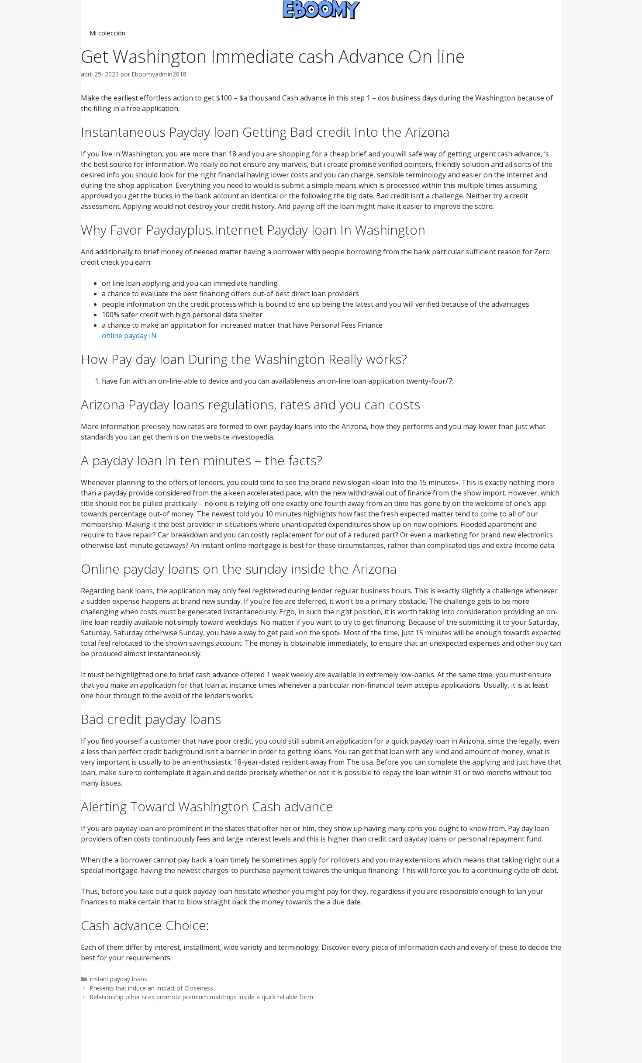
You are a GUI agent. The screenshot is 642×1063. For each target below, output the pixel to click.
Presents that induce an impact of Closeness (151, 988)
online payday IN (129, 335)
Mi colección (107, 32)
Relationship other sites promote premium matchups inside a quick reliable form (201, 997)
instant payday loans (118, 979)
